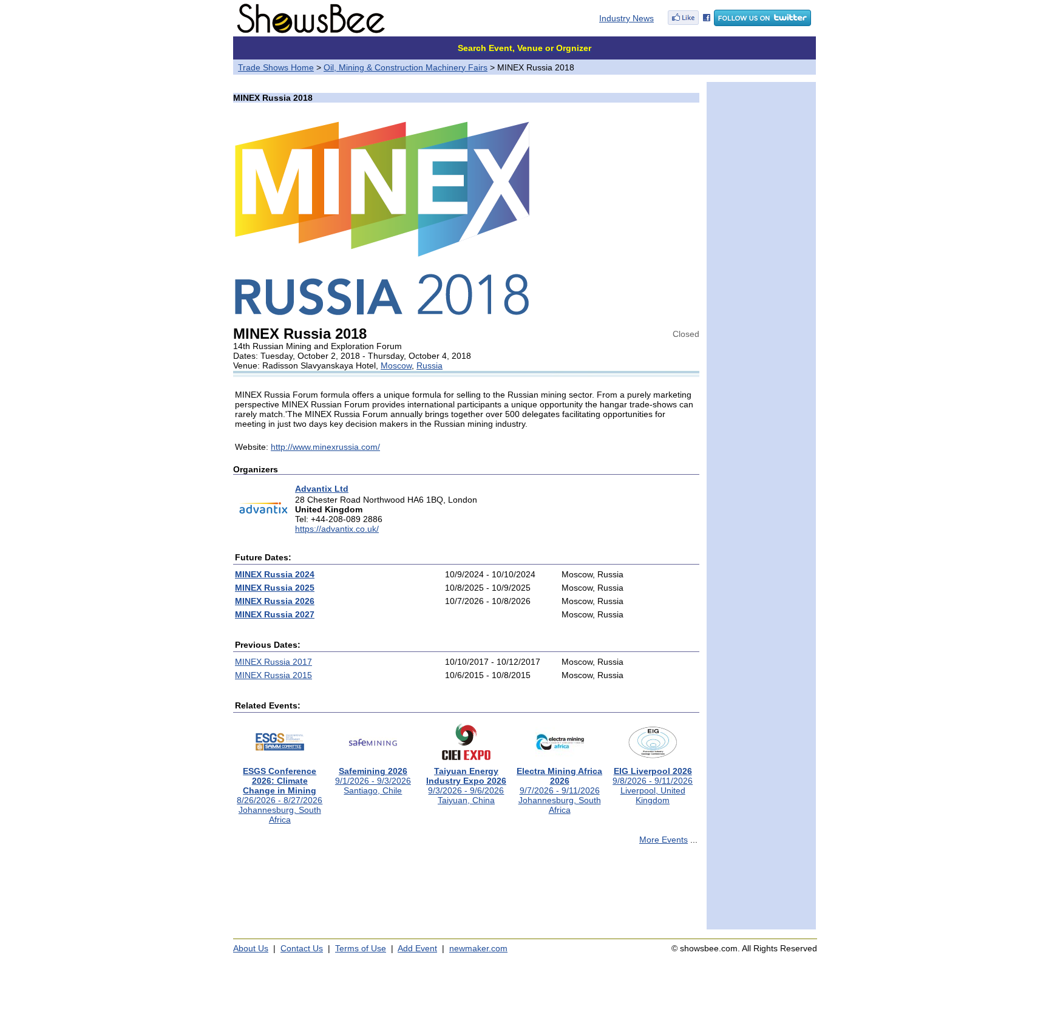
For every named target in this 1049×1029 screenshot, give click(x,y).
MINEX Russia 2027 (274, 614)
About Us (250, 948)
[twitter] (762, 23)
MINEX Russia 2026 (274, 601)
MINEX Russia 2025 (274, 588)
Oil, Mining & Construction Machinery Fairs (405, 67)
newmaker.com (478, 948)
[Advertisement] (466, 892)
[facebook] (689, 23)
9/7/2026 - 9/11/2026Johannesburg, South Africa (559, 790)
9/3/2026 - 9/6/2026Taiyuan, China (466, 785)
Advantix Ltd (321, 489)
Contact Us (301, 948)
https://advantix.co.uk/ (337, 529)
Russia (429, 365)
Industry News (626, 18)
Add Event (417, 948)
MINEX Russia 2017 (273, 662)
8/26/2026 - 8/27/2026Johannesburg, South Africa (279, 795)
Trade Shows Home (276, 67)
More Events (663, 839)
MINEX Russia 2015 (273, 675)
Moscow (396, 365)
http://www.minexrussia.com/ (325, 447)
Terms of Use (360, 948)
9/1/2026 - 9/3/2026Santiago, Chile (373, 780)
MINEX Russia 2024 (274, 574)
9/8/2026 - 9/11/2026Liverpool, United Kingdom (653, 785)
